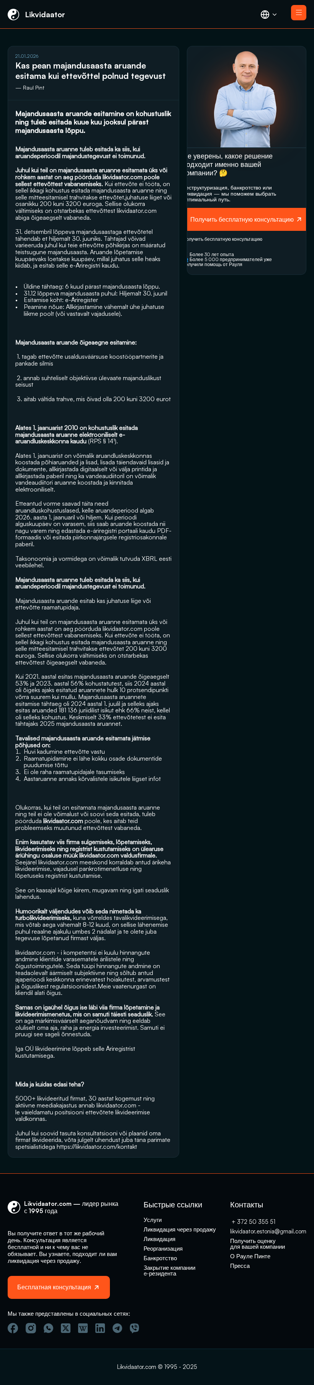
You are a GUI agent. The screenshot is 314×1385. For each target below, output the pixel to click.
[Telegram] (117, 1328)
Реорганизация (163, 1248)
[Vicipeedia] (83, 1328)
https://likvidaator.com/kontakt (97, 1146)
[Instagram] (31, 1328)
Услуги (153, 1219)
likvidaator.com (137, 210)
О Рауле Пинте (250, 1256)
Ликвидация (159, 1239)
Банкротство (160, 1258)
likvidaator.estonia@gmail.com (268, 1231)
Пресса (240, 1265)
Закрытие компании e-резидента (170, 1270)
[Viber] (134, 1328)
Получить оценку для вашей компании (257, 1243)
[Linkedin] (100, 1328)
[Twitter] (65, 1328)
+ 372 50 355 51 (252, 1221)
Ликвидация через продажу (180, 1229)
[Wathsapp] (48, 1328)
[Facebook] (13, 1328)
